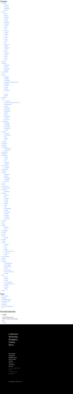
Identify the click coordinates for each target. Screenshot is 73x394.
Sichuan (6, 94)
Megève (6, 249)
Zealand (6, 273)
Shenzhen (7, 85)
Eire (3, 222)
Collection (13, 334)
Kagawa (6, 54)
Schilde (6, 210)
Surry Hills (7, 68)
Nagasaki (7, 17)
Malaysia (4, 97)
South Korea (5, 169)
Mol (5, 206)
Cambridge (7, 124)
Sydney (6, 66)
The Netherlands (6, 188)
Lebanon (4, 220)
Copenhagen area (8, 263)
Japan (3, 12)
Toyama (6, 37)
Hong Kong (5, 152)
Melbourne (7, 65)
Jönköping (7, 174)
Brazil (3, 224)
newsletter (12, 355)
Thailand (4, 141)
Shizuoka (7, 30)
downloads (12, 353)
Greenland (4, 143)
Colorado (7, 118)
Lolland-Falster (8, 266)
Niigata (6, 46)
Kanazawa (7, 53)
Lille (6, 246)
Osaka (6, 27)
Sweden (4, 172)
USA (3, 99)
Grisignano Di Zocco (9, 283)
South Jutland (8, 270)
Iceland (4, 258)
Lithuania (4, 171)
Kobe (6, 13)
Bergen (6, 138)
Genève (6, 159)
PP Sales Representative (7, 306)
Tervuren (7, 215)
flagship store (13, 357)
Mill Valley (7, 107)
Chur (6, 160)
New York (7, 119)
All (3, 308)
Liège (6, 205)
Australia (4, 63)
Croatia (4, 234)
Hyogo (6, 18)
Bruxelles (7, 194)
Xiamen (6, 89)
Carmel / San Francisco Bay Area (12, 102)
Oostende (7, 217)
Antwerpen (7, 218)
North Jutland (8, 265)
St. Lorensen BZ (8, 282)
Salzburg (7, 227)
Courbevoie (7, 253)
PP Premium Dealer (6, 299)
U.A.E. (4, 73)
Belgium (4, 193)
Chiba (6, 49)
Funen (6, 268)
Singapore (4, 153)
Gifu (6, 29)
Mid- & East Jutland (9, 271)
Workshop (13, 336)
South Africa (5, 147)
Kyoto (6, 51)
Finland (4, 239)
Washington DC (8, 104)
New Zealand (5, 165)
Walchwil (7, 164)
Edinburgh (7, 123)
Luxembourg (5, 71)
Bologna (6, 278)
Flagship (4, 297)
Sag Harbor (7, 109)
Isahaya (6, 15)
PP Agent (4, 304)
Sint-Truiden (7, 212)
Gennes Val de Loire (9, 251)
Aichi (6, 39)
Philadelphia (7, 116)
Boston (6, 106)
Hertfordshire (8, 128)
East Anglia (7, 126)
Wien (6, 229)
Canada (4, 232)
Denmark (4, 261)
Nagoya (6, 20)
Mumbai (6, 237)
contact (11, 361)
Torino (6, 277)
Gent (6, 196)
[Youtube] (63, 341)
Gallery (12, 342)
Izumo (6, 56)
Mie (5, 42)
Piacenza (7, 285)
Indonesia (4, 189)
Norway (4, 131)
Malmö (6, 176)
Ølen (6, 136)
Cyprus (4, 241)
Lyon (6, 247)
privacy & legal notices (14, 368)
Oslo (6, 140)
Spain (3, 183)
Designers (13, 339)
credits (10, 370)
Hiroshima (7, 22)
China (3, 75)
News (11, 345)
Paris (6, 254)
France (3, 242)
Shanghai (7, 77)
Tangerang (7, 191)
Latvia (3, 184)
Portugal (4, 145)
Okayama (7, 24)
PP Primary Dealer (6, 301)
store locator (12, 359)
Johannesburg (8, 148)
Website (4, 322)
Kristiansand (7, 135)
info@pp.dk (12, 373)
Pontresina (7, 162)
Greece (3, 259)
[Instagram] (63, 337)
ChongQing (7, 80)
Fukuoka (7, 32)
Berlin (6, 10)
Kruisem (6, 203)
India (3, 235)
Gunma (6, 25)
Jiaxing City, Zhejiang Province (12, 82)
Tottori (6, 41)
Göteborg (7, 181)
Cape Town (7, 150)
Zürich (6, 157)
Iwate (6, 59)
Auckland (7, 167)
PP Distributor (5, 296)
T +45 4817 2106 (13, 371)
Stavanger (7, 133)
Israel (3, 290)
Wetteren (7, 213)
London (6, 130)
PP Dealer (4, 302)
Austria (4, 225)
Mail (3, 320)
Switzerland (5, 155)
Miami (6, 114)
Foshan (6, 87)
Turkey (3, 61)
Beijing (6, 95)
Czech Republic (5, 256)
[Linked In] (63, 345)
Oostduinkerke (8, 208)
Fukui (6, 36)
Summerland (7, 111)
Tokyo (6, 58)
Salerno (6, 280)
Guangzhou (7, 90)
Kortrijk (6, 200)
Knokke (6, 201)
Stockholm (7, 179)
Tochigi (6, 34)
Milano (6, 288)
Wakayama (7, 44)
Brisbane (7, 70)
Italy (3, 275)
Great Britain (5, 121)
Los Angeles (7, 100)
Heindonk (7, 198)
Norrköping (7, 177)
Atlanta (6, 112)
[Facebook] (63, 334)
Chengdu (7, 78)
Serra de (6, 287)
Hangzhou (7, 83)
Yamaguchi (7, 47)
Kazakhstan (5, 230)
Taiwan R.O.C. (5, 186)
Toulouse (7, 244)
